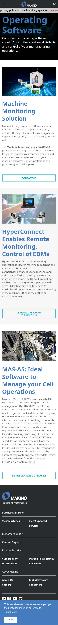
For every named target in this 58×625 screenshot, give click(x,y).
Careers (6, 584)
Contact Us (35, 584)
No (56, 10)
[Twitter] (20, 599)
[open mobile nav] (4, 4)
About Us (7, 580)
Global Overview (38, 580)
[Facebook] (9, 599)
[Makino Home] (14, 495)
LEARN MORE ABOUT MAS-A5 (29, 475)
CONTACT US (29, 178)
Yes (52, 10)
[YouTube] (14, 599)
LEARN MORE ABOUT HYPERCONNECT (29, 314)
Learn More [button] (11, 612)
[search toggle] (54, 4)
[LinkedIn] (4, 599)
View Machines (11, 521)
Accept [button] (10, 619)
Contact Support (12, 542)
